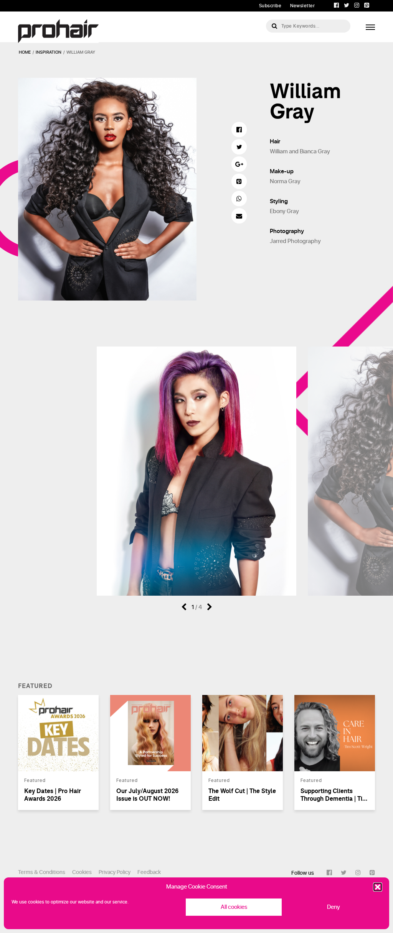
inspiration (48, 52)
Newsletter (302, 5)
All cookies (234, 907)
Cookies (82, 872)
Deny (333, 907)
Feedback (149, 872)
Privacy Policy (114, 872)
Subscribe (270, 5)
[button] (377, 887)
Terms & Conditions (41, 872)
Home (25, 52)
